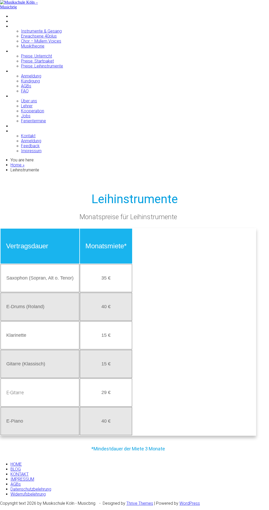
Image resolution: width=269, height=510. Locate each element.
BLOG (16, 469)
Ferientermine (33, 120)
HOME (16, 16)
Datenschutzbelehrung (31, 489)
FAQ (25, 90)
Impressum (31, 150)
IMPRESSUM (22, 479)
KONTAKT (20, 130)
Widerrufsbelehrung (28, 494)
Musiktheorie (32, 46)
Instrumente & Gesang (41, 31)
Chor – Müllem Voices (41, 41)
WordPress (189, 503)
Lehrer (27, 105)
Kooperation (32, 110)
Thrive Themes (139, 503)
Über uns (29, 100)
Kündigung (30, 80)
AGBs (26, 85)
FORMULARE (22, 71)
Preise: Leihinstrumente (42, 66)
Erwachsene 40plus (39, 36)
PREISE (17, 51)
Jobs (25, 115)
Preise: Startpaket (37, 61)
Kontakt (28, 135)
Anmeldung (31, 75)
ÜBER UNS (20, 95)
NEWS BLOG (22, 21)
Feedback (30, 145)
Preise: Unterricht (36, 56)
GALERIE (19, 125)
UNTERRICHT (23, 26)
